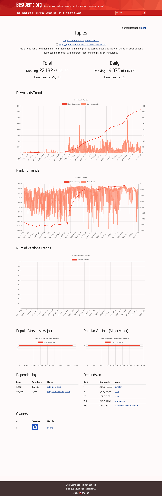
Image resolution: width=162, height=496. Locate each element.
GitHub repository (86, 489)
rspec (117, 396)
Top (19, 13)
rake (117, 391)
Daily (31, 13)
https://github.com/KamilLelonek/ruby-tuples (82, 44)
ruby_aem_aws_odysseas (58, 391)
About (79, 13)
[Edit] (143, 28)
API (59, 13)
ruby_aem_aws (54, 387)
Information (69, 13)
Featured (39, 13)
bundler (118, 387)
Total (24, 13)
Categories (50, 13)
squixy (50, 428)
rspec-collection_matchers (126, 405)
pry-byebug (120, 401)
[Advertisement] (81, 458)
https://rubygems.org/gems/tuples (81, 40)
